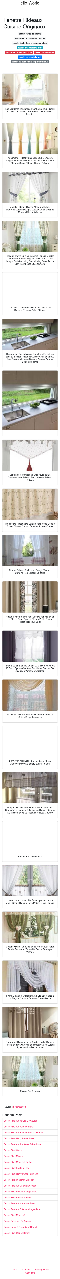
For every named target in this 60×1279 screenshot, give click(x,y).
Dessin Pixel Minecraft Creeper (19, 1179)
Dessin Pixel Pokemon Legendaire (20, 1191)
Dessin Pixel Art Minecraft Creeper (20, 1185)
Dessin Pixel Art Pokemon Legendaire (22, 1209)
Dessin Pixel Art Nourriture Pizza (19, 1203)
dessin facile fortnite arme (30, 47)
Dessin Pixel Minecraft (14, 1215)
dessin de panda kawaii (30, 56)
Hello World (28, 3)
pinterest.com (19, 1106)
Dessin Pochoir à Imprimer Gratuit (20, 1226)
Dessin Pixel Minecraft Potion (18, 1162)
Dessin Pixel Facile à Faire (17, 1167)
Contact (26, 1269)
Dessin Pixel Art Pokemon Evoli (19, 1126)
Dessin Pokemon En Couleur (18, 1221)
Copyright (30, 1272)
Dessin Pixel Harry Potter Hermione (21, 1173)
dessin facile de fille (44, 52)
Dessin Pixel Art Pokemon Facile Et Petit (23, 1132)
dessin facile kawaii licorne (19, 52)
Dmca (14, 1269)
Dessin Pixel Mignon (13, 1156)
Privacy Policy (42, 1269)
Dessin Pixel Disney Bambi (17, 1232)
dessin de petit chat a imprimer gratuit (30, 61)
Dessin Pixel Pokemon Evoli (17, 1197)
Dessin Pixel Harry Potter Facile (19, 1138)
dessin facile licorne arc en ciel (30, 38)
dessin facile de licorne (30, 33)
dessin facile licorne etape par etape (30, 42)
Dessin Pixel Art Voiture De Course (20, 1120)
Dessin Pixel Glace (13, 1150)
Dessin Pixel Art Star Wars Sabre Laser (23, 1144)
